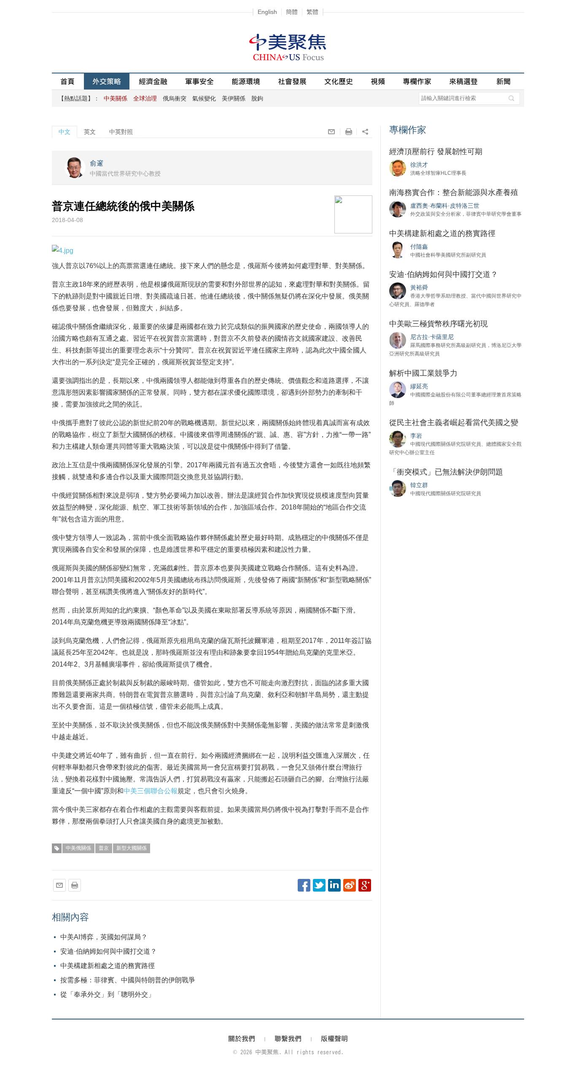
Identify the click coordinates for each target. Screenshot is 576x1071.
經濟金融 (153, 81)
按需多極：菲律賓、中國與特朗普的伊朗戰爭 (127, 980)
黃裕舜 (419, 287)
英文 (90, 131)
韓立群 (419, 485)
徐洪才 (419, 164)
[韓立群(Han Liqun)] (397, 488)
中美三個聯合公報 (151, 790)
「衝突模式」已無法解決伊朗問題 (446, 472)
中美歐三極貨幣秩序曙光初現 (438, 324)
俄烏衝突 (174, 98)
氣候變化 (204, 98)
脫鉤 (257, 98)
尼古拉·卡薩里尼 (432, 337)
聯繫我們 (288, 1038)
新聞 (503, 81)
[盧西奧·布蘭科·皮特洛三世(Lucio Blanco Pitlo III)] (397, 208)
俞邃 (96, 163)
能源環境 (245, 81)
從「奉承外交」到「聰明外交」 (107, 994)
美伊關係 (233, 98)
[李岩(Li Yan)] (397, 438)
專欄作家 (417, 81)
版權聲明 (334, 1038)
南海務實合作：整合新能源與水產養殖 (453, 192)
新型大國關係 (131, 848)
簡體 (292, 11)
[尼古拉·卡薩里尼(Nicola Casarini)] (397, 339)
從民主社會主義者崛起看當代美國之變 (453, 422)
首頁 (67, 81)
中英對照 (121, 131)
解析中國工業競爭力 (423, 373)
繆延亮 (419, 386)
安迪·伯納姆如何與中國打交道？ (108, 951)
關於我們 (241, 1038)
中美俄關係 (78, 848)
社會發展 (292, 81)
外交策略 (106, 81)
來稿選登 (463, 81)
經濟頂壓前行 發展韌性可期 (435, 151)
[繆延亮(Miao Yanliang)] (397, 389)
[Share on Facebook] (304, 885)
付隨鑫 (419, 246)
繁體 (312, 11)
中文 (64, 131)
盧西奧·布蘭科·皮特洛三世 (444, 205)
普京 (104, 848)
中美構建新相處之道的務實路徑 (107, 965)
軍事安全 (199, 81)
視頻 (378, 81)
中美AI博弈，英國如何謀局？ (104, 937)
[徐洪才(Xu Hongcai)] (397, 167)
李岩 (416, 435)
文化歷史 (338, 81)
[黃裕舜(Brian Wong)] (397, 290)
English (267, 11)
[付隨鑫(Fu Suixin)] (397, 249)
